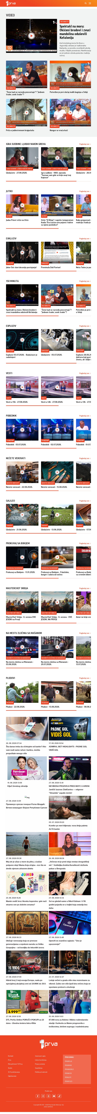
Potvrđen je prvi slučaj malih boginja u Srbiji (69, 92)
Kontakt (10, 1056)
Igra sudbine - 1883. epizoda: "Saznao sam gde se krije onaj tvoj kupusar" (56, 175)
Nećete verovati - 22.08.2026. (19, 487)
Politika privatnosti (41, 1072)
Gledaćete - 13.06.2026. (51, 530)
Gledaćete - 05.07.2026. (51, 355)
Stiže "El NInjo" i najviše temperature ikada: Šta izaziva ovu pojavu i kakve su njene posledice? (57, 222)
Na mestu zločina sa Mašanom (18, 658)
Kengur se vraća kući (59, 130)
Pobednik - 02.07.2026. (51, 445)
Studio (10, 1068)
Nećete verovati (13, 483)
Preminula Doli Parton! (50, 267)
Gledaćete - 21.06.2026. (16, 530)
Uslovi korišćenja (40, 1060)
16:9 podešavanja (14, 1072)
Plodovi (10, 703)
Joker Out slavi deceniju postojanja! (21, 267)
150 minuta (64, 22)
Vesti (9, 398)
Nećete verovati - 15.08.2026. (54, 487)
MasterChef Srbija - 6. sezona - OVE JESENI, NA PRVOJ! (56, 618)
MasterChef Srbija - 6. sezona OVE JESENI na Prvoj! (21, 618)
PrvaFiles (68, 1081)
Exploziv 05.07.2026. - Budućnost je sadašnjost (21, 356)
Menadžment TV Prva (15, 1064)
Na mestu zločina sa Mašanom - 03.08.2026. (20, 663)
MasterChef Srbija (14, 613)
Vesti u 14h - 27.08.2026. (52, 402)
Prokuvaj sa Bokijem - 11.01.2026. (20, 572)
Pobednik (10, 441)
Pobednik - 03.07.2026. (16, 445)
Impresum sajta (40, 1056)
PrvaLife (68, 1077)
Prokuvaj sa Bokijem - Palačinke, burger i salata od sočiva (55, 573)
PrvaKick (68, 1073)
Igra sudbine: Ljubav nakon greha (19, 169)
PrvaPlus (68, 1061)
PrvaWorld (69, 1069)
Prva (9, 1060)
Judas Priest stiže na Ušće (17, 220)
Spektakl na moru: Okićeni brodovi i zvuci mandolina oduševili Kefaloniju (75, 32)
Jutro (9, 216)
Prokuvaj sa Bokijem (14, 568)
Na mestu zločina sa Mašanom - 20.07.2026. (55, 663)
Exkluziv (10, 263)
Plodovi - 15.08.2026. (50, 707)
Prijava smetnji (40, 1064)
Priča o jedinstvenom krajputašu (20, 130)
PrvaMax (68, 1065)
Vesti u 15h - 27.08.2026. (17, 402)
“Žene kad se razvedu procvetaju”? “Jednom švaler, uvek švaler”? (25, 93)
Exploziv (10, 351)
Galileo (9, 526)
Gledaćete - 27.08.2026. (16, 173)
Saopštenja (38, 1068)
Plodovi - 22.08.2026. (15, 707)
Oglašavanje (12, 1076)
